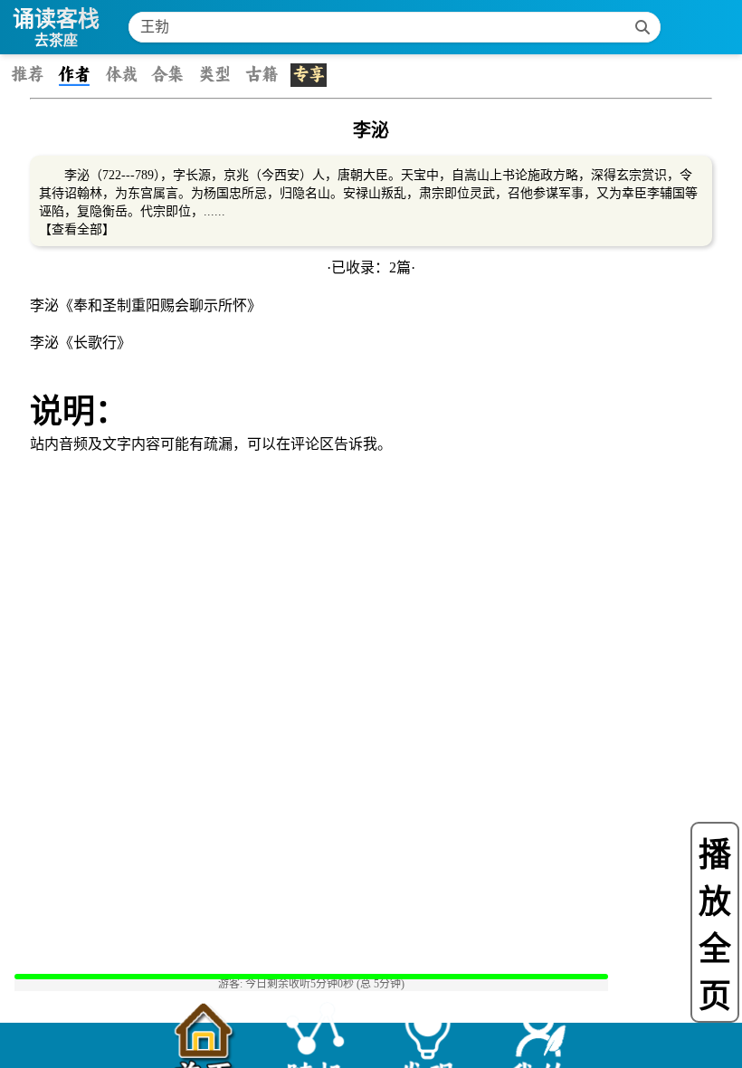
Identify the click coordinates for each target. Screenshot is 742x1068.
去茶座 (56, 40)
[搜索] (642, 27)
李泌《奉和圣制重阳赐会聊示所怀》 (146, 305)
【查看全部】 (77, 229)
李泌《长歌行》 (80, 342)
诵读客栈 (56, 18)
